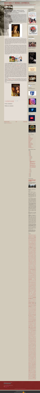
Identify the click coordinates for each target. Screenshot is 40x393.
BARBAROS (34, 251)
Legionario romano (33, 314)
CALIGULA (29, 258)
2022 (29, 154)
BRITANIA (31, 256)
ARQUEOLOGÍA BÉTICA (34, 245)
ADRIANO (29, 236)
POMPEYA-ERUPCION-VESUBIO (32, 334)
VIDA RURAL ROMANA (33, 376)
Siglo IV (29, 366)
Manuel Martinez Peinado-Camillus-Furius (31, 320)
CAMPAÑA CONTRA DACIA (30, 259)
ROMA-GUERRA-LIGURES (32, 352)
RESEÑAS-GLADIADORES (33, 343)
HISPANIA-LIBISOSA (32, 296)
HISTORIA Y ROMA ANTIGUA (16, 3)
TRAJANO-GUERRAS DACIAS (30, 372)
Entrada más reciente (6, 121)
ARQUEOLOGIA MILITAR (30, 246)
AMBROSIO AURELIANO (33, 242)
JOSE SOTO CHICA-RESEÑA (34, 310)
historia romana (34, 299)
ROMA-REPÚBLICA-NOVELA (34, 357)
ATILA (30, 247)
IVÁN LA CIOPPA (32, 306)
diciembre (30, 156)
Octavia (29, 330)
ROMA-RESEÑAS (32, 358)
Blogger (24, 388)
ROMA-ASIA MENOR (31, 348)
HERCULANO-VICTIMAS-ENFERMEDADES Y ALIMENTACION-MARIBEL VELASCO (32, 294)
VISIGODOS (34, 377)
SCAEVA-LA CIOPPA (30, 362)
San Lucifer (29, 361)
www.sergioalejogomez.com (30, 147)
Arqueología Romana (34, 246)
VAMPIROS (32, 375)
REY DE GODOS (33, 344)
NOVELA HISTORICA (31, 329)
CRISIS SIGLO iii (34, 273)
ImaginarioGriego (31, 302)
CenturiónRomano (34, 265)
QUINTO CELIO (35, 338)
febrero (30, 171)
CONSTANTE (35, 269)
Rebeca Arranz (30, 339)
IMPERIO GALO (34, 302)
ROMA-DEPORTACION (30, 349)
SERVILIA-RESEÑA (12, 101)
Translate (33, 39)
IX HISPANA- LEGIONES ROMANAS (32, 309)
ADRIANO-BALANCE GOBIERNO (33, 236)
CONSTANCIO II (31, 269)
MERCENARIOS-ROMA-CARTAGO (30, 325)
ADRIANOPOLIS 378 (32, 237)
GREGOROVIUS (34, 289)
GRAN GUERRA (29, 288)
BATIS (34, 255)
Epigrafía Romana (33, 283)
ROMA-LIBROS (35, 353)
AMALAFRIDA (29, 242)
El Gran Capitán (29, 140)
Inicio (16, 121)
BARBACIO (31, 251)
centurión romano (29, 265)
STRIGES (34, 367)
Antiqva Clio (29, 135)
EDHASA (34, 278)
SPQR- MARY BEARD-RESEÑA (31, 367)
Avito (30, 249)
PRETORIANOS (33, 337)
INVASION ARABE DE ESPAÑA (31, 305)
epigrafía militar (30, 283)
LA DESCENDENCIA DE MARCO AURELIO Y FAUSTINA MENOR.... (32, 161)
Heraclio (31, 292)
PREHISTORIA (29, 337)
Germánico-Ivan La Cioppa (30, 287)
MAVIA (32, 323)
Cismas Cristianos (32, 268)
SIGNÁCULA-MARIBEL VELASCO (33, 366)
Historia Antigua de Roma (30, 297)
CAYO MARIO (31, 264)
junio (30, 160)
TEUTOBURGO (34, 370)
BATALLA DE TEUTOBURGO (30, 255)
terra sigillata (34, 368)
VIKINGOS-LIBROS (29, 377)
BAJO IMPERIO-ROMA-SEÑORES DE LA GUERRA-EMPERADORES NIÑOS (32, 250)
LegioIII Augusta (29, 314)
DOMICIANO (31, 277)
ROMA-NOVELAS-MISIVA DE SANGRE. (33, 356)
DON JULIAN (34, 277)
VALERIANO (29, 375)
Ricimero (35, 344)
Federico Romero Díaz (7, 386)
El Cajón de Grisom (30, 139)
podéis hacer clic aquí (16, 82)
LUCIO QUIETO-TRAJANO (31, 319)
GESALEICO (34, 287)
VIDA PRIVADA (30, 376)
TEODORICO (29, 368)
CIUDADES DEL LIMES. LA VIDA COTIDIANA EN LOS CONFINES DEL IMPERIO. (32, 180)
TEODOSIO (32, 368)
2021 (29, 155)
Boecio (29, 256)
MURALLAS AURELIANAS (33, 328)
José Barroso (30, 310)
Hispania (29, 296)
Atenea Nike (29, 137)
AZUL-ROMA (33, 249)
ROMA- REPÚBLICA (8, 101)
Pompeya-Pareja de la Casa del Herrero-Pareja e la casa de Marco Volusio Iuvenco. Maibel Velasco (32, 336)
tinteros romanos (34, 371)
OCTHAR (31, 330)
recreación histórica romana (34, 339)
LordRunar (19, 388)
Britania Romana (34, 256)
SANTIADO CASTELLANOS (33, 361)
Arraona (29, 136)
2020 (29, 173)
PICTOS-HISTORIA (32, 333)
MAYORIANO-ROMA (31, 324)
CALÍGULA (31, 258)
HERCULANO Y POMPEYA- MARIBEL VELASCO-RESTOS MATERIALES (32, 293)
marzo (30, 170)
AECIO (35, 237)
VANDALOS (34, 375)
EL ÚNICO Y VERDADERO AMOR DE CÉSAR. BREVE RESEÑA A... (32, 167)
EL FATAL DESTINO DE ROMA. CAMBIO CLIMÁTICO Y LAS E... (32, 163)
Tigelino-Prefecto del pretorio (30, 371)
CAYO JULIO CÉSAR (30, 263)
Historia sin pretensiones (30, 144)
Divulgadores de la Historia (11, 79)
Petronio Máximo (29, 333)
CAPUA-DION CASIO (30, 260)
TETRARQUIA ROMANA (30, 370)
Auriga (28, 249)
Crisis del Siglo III (30, 273)
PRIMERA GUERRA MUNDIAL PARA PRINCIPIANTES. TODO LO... (32, 165)
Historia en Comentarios (30, 143)
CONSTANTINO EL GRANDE (30, 270)
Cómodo (29, 269)
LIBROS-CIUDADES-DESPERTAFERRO (31, 316)
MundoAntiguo (30, 328)
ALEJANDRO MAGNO (30, 240)
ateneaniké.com (18, 65)
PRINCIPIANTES (31, 338)
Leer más (25, 392)
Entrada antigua (25, 121)
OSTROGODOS (34, 330)
